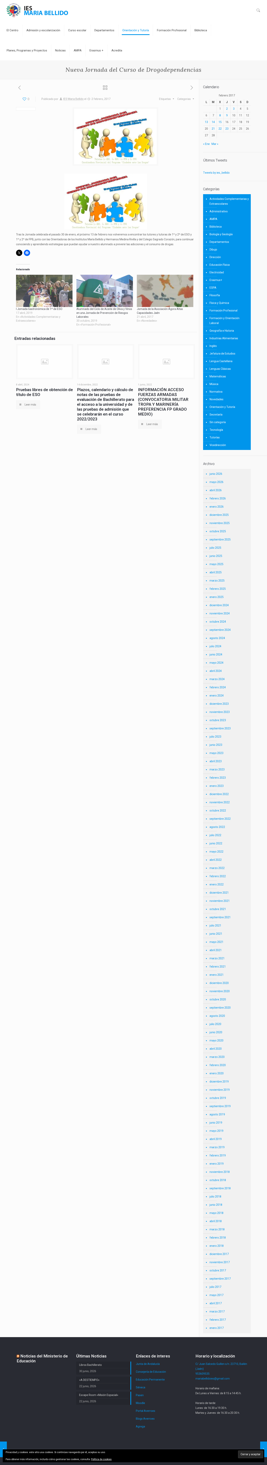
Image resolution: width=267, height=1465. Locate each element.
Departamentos (219, 241)
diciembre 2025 (219, 514)
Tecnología (216, 429)
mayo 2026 (216, 482)
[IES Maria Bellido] (37, 10)
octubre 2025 (218, 531)
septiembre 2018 (220, 1188)
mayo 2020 (216, 1040)
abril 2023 (216, 761)
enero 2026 (217, 506)
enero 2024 (217, 695)
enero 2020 (217, 1073)
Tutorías (215, 437)
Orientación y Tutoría (222, 406)
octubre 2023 (218, 720)
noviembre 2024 (220, 613)
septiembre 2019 (220, 1106)
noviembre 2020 (220, 991)
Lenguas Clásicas (220, 368)
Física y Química (219, 302)
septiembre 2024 (220, 629)
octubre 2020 (218, 999)
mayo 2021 (216, 941)
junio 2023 (216, 744)
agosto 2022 (217, 827)
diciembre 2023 (219, 703)
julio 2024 (215, 646)
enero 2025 (217, 597)
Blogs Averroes (145, 1418)
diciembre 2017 (219, 1254)
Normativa (216, 391)
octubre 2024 (218, 621)
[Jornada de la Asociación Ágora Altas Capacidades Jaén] (165, 291)
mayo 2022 (216, 851)
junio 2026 (216, 473)
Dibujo (213, 249)
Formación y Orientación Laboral (224, 321)
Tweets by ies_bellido (216, 172)
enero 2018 (217, 1245)
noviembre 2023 (220, 712)
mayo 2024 (216, 662)
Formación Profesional (223, 310)
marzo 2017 (217, 1311)
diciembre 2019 (219, 1081)
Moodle (140, 1403)
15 (220, 122)
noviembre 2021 (220, 900)
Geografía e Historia (222, 330)
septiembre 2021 (220, 917)
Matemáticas (218, 376)
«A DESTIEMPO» (89, 1380)
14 (213, 122)
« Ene (206, 143)
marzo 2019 (217, 1147)
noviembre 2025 (220, 523)
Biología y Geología (221, 234)
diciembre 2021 (219, 892)
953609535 (202, 1373)
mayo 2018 (216, 1213)
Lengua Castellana (221, 361)
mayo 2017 (216, 1295)
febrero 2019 (218, 1155)
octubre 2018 (218, 1180)
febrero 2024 (218, 687)
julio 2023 (215, 736)
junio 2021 (216, 933)
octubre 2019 (218, 1098)
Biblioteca (216, 226)
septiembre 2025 (220, 539)
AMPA (213, 219)
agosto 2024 (217, 638)
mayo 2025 (216, 564)
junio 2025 (216, 555)
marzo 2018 (217, 1229)
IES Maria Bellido (73, 99)
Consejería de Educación (151, 1371)
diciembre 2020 (219, 983)
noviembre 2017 (220, 1262)
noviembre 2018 (220, 1171)
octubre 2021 (218, 909)
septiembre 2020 (220, 1007)
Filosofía (215, 295)
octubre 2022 (218, 810)
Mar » (214, 143)
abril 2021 (216, 950)
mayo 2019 (216, 1130)
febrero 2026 (218, 498)
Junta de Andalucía (148, 1363)
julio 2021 (215, 925)
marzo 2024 (217, 679)
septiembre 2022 (220, 818)
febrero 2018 (218, 1237)
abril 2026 (216, 490)
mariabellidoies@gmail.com (212, 1378)
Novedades (216, 399)
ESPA (213, 287)
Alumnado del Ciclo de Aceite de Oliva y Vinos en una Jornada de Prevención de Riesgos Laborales (104, 312)
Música (214, 384)
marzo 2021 (217, 958)
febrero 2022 (218, 876)
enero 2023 (217, 785)
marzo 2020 (217, 1056)
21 (213, 128)
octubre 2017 (218, 1270)
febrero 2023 (218, 777)
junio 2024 (216, 654)
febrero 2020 (218, 1065)
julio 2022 (215, 835)
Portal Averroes (145, 1410)
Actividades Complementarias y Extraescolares (229, 201)
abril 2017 (216, 1303)
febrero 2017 (218, 1319)
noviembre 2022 (220, 802)
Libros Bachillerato (90, 1364)
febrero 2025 (218, 588)
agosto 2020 (217, 1015)
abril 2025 (216, 572)
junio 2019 (216, 1122)
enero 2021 (217, 974)
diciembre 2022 (219, 794)
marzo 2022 (217, 868)
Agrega (140, 1426)
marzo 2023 (217, 769)
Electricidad (217, 272)
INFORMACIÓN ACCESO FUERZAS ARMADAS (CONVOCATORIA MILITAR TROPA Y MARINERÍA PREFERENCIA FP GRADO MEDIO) (163, 402)
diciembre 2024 (219, 605)
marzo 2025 (217, 580)
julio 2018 (215, 1196)
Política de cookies (101, 1459)
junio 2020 (216, 1032)
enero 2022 (217, 884)
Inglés (213, 345)
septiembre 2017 (220, 1278)
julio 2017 (215, 1286)
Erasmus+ (216, 280)
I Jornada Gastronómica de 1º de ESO (39, 309)
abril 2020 (216, 1048)
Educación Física (220, 264)
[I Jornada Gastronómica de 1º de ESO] (44, 291)
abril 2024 (216, 670)
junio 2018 (216, 1204)
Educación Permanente (150, 1379)
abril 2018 (216, 1221)
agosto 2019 (217, 1114)
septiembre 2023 (220, 728)
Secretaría (216, 414)
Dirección (215, 257)
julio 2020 (215, 1024)
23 (226, 128)
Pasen (140, 1395)
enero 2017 (217, 1327)
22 (220, 128)
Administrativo (219, 211)
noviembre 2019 (220, 1089)
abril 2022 (216, 859)
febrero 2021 (218, 966)
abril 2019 (216, 1139)
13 (206, 122)
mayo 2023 (216, 753)
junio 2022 (216, 843)
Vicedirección (218, 445)
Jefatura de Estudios (222, 353)
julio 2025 (215, 547)
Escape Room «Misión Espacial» (98, 1395)
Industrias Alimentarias (224, 338)
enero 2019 (217, 1163)
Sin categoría (218, 422)
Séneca (140, 1387)
